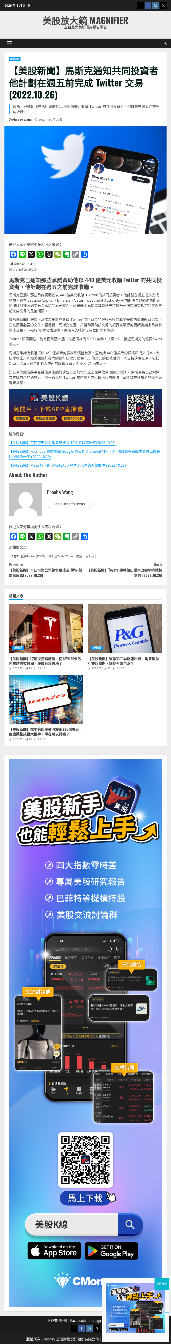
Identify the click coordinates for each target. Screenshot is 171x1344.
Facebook (78, 1320)
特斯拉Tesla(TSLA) (61, 556)
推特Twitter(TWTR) (33, 556)
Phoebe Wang (22, 120)
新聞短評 (14, 58)
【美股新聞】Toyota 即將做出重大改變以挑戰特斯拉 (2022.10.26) (124, 570)
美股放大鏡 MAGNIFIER (85, 20)
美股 (79, 556)
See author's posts (69, 503)
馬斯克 (90, 556)
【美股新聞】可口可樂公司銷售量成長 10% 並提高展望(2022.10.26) (62, 442)
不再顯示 (161, 1284)
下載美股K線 (57, 1320)
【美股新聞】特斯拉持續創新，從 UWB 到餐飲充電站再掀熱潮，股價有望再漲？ (46, 628)
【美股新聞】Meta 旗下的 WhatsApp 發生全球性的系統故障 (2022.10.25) (67, 465)
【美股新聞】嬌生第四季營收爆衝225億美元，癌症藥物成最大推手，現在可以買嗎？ (46, 699)
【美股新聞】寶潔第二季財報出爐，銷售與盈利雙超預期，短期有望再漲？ (125, 628)
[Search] (165, 43)
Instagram (98, 1320)
